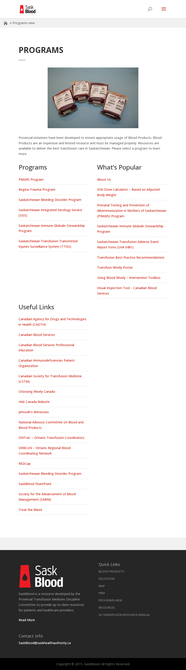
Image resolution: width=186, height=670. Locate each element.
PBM (102, 593)
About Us (104, 179)
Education (107, 579)
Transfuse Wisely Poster (115, 267)
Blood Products (111, 571)
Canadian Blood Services (37, 334)
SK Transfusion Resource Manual (124, 615)
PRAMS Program (31, 179)
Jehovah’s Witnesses (34, 412)
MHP (102, 586)
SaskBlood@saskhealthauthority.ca (45, 643)
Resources (107, 607)
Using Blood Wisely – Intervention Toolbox (129, 277)
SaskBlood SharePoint (35, 484)
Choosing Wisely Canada (37, 391)
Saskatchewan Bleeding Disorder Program (50, 200)
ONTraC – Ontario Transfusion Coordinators (51, 437)
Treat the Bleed (30, 510)
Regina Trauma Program (37, 189)
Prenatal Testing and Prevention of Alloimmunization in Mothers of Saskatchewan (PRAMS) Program (131, 210)
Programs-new (110, 600)
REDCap (25, 463)
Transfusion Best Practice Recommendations (130, 257)
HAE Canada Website (34, 402)
